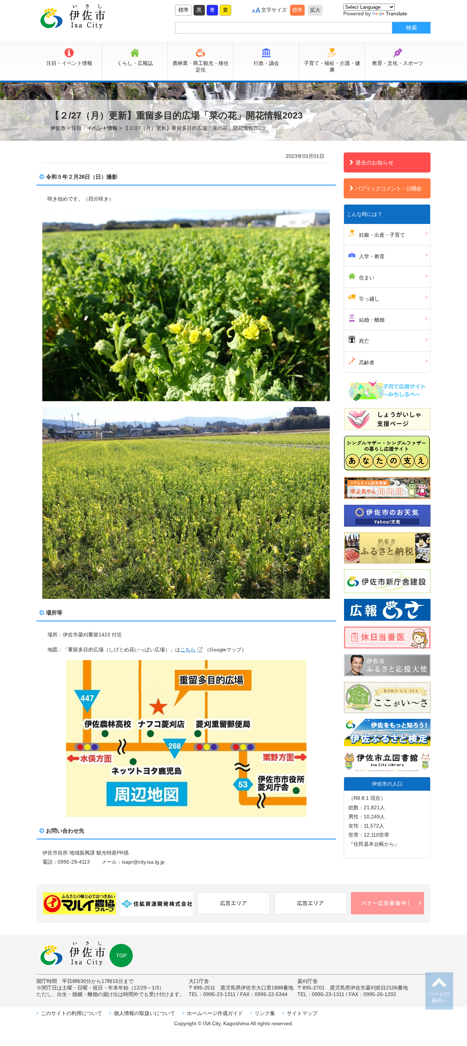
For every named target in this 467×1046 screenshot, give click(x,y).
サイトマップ (302, 1013)
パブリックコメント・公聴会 (388, 188)
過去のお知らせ (374, 162)
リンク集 (265, 1013)
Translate (396, 13)
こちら (188, 649)
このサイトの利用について (71, 1013)
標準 (183, 10)
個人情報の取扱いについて (144, 1013)
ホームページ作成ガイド (215, 1013)
